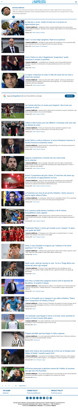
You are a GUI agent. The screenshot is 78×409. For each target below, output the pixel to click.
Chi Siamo (6, 391)
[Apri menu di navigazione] (76, 2)
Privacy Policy (57, 391)
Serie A (38, 202)
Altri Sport (35, 254)
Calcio (34, 202)
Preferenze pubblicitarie (33, 393)
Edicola (33, 67)
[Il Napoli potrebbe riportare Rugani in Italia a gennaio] (12, 339)
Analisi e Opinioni (36, 32)
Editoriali (43, 32)
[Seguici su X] (30, 398)
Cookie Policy (32, 391)
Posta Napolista (43, 46)
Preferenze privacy (56, 393)
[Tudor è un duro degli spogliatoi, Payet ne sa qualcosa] (12, 45)
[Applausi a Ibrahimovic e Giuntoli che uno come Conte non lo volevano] (12, 163)
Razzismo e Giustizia (45, 186)
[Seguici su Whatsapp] (37, 398)
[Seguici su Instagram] (34, 398)
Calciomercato (36, 340)
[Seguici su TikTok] (44, 398)
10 (15, 386)
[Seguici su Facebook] (27, 398)
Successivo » (22, 386)
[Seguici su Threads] (40, 398)
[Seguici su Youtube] (47, 398)
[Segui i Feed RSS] (51, 398)
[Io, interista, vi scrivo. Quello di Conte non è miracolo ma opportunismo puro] (12, 28)
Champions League (40, 237)
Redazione (6, 393)
